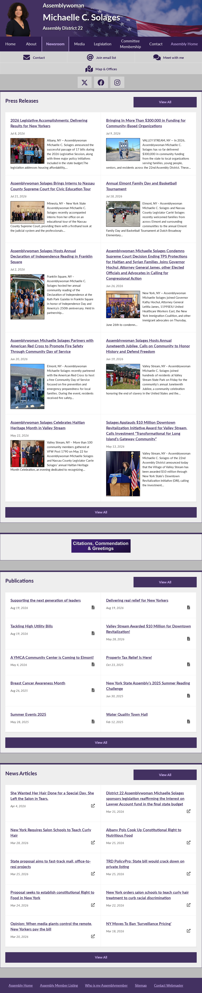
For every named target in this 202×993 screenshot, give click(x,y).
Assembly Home (184, 44)
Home (10, 44)
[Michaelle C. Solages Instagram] (117, 82)
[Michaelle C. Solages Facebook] (101, 82)
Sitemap (141, 985)
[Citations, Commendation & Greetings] (101, 546)
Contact (156, 44)
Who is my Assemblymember (106, 985)
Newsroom (55, 44)
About (31, 44)
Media (79, 44)
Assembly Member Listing (59, 985)
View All (153, 103)
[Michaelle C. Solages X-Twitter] (85, 82)
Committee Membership (130, 44)
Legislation (102, 44)
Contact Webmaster (168, 985)
